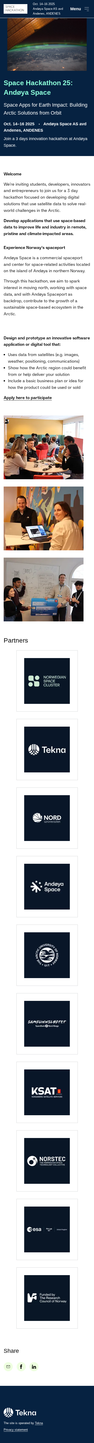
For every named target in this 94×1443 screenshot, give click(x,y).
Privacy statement (16, 1429)
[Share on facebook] (21, 1366)
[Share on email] (8, 1366)
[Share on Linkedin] (34, 1366)
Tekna (39, 1423)
